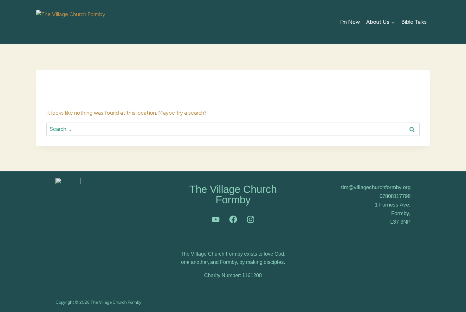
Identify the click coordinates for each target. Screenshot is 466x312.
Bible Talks (414, 22)
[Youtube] (215, 219)
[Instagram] (250, 219)
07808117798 (395, 196)
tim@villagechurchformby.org (376, 187)
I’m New (350, 22)
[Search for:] (233, 129)
